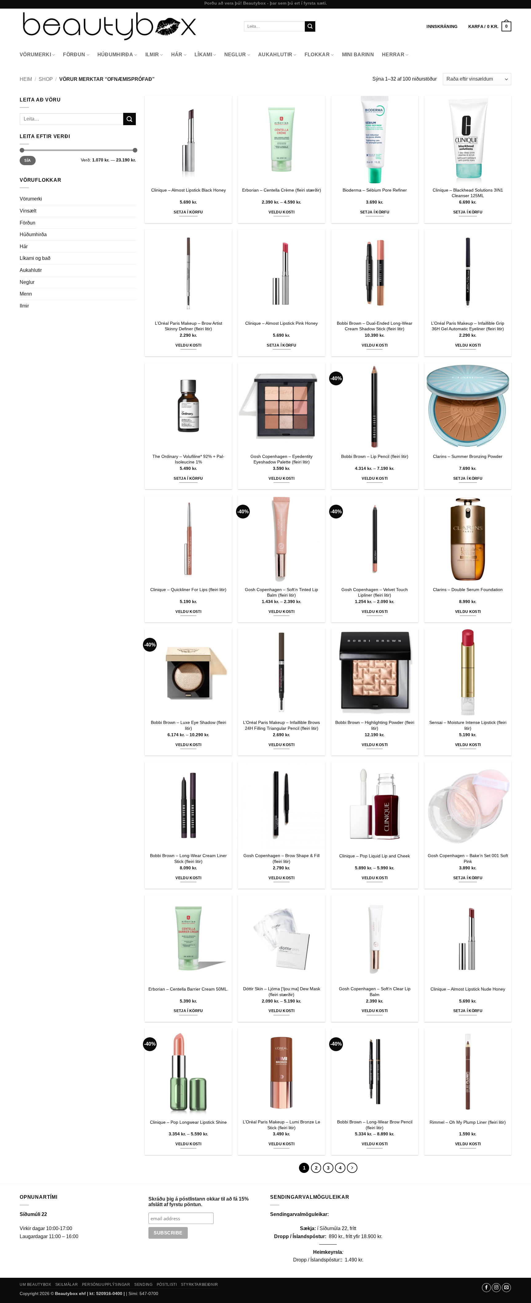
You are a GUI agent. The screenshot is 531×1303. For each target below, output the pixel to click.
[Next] (352, 1168)
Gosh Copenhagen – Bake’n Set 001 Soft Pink (468, 858)
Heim (26, 79)
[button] (489, 26)
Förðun (74, 54)
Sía (27, 160)
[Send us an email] (506, 1287)
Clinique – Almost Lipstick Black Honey (188, 190)
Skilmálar (66, 1284)
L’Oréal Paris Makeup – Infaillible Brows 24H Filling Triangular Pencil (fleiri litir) (281, 725)
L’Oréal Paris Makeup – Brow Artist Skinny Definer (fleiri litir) (188, 326)
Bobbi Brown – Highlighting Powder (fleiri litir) (374, 725)
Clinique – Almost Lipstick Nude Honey (468, 989)
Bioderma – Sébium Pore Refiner (375, 190)
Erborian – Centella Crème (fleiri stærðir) (281, 190)
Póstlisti (167, 1284)
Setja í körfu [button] (188, 212)
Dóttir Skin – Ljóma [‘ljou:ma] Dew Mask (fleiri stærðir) (281, 991)
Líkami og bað (35, 258)
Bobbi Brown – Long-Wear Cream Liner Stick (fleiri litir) (188, 858)
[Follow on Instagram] (496, 1287)
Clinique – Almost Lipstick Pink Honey (281, 323)
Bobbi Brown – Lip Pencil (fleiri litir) (374, 456)
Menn (26, 293)
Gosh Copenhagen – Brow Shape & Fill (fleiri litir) (281, 858)
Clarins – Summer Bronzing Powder (467, 456)
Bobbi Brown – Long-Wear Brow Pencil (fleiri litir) (374, 1124)
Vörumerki (35, 54)
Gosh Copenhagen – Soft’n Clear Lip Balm (375, 991)
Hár (177, 54)
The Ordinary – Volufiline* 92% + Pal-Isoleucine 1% (188, 459)
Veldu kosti (281, 212)
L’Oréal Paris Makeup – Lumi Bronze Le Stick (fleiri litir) (281, 1124)
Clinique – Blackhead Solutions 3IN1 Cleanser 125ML (468, 193)
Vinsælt (28, 210)
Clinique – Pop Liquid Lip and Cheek (374, 855)
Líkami (203, 54)
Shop (46, 79)
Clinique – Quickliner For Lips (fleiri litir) (188, 589)
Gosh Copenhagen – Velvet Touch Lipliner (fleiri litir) (374, 592)
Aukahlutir (275, 54)
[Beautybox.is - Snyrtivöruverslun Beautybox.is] (127, 26)
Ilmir (152, 54)
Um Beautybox (35, 1284)
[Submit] (310, 26)
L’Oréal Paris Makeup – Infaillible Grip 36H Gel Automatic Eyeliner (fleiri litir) (467, 326)
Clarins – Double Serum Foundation (468, 589)
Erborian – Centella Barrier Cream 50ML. (188, 989)
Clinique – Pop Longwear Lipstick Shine (188, 1122)
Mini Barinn (358, 54)
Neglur (235, 54)
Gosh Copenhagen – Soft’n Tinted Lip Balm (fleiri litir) (281, 592)
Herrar (393, 54)
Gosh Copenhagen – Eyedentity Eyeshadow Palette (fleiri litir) (281, 459)
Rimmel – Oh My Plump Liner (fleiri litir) (468, 1122)
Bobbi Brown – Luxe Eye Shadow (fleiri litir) (188, 725)
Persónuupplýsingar (106, 1284)
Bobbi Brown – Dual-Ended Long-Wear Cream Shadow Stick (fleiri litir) (374, 326)
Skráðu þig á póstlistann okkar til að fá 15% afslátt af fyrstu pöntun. (198, 1201)
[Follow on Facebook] (486, 1287)
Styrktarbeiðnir (199, 1284)
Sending (143, 1284)
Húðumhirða (115, 54)
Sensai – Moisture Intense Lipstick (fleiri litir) (467, 725)
